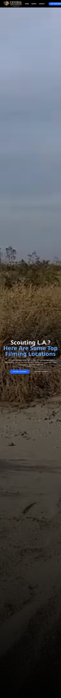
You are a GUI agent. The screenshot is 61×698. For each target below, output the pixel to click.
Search (33, 4)
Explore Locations (19, 371)
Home (27, 4)
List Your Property (41, 371)
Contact (42, 4)
